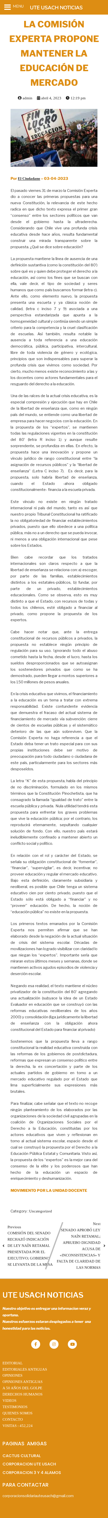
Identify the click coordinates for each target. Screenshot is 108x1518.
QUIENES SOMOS (17, 1413)
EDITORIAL (13, 1363)
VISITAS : (18, 1426)
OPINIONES (12, 1375)
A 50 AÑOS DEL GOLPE (22, 1388)
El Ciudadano (29, 179)
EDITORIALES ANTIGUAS (25, 1369)
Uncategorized (40, 1211)
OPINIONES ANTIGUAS (22, 1382)
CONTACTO (13, 1419)
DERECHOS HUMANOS (22, 1394)
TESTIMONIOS (15, 1407)
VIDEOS (9, 1401)
